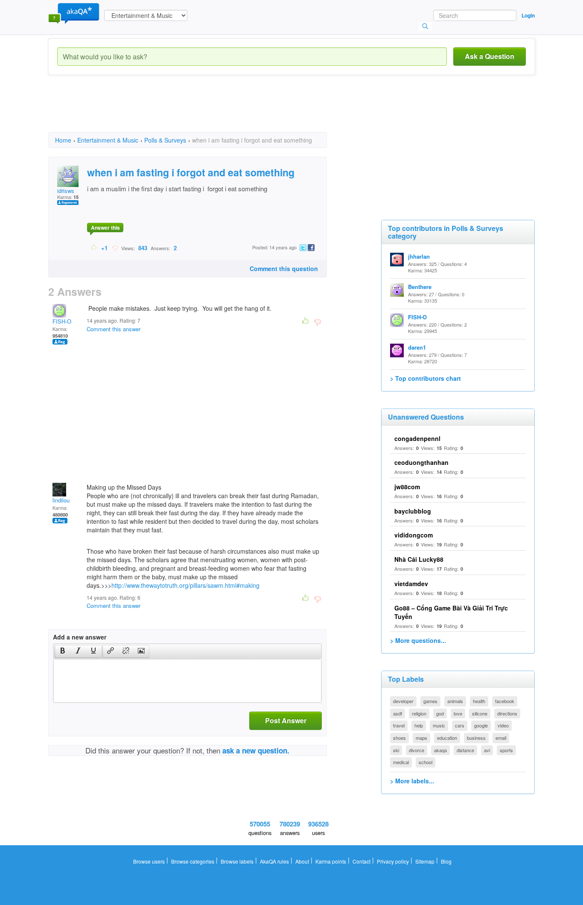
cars (459, 725)
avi (487, 750)
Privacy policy (393, 861)
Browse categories (192, 861)
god (440, 713)
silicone (479, 713)
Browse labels (237, 861)
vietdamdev (411, 583)
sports (506, 750)
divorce (416, 750)
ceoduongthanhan (421, 462)
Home (63, 140)
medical (401, 762)
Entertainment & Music (107, 140)
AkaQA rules (274, 861)
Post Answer (285, 720)
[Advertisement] (203, 111)
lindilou (61, 500)
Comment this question (284, 268)
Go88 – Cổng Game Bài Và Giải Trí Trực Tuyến (451, 612)
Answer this (105, 227)
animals (455, 701)
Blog (446, 861)
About (302, 861)
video (503, 725)
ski (396, 750)
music (439, 725)
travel (399, 725)
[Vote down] (115, 247)
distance (465, 750)
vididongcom (413, 535)
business (476, 737)
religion (419, 713)
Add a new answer (79, 637)
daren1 (417, 347)
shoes (399, 737)
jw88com (407, 486)
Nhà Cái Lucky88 (418, 559)
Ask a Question (489, 56)
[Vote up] (94, 247)
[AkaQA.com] (74, 12)
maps (421, 737)
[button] (62, 651)
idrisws (65, 191)
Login (528, 15)
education (447, 737)
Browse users (149, 861)
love (458, 713)
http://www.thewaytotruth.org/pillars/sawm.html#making (185, 585)
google (481, 725)
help (418, 725)
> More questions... (418, 640)
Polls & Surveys (165, 140)
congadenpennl (417, 438)
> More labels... (412, 781)
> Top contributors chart (425, 378)
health (479, 701)
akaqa (440, 750)
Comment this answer (113, 329)
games (430, 701)
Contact (361, 861)
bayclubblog (412, 511)
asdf (397, 713)
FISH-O (61, 321)
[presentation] (62, 651)
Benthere (419, 287)
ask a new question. (255, 750)
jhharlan (419, 256)
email (501, 737)
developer (403, 701)
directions (507, 713)
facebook (504, 701)
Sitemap (424, 861)
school (425, 762)
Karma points (330, 861)
